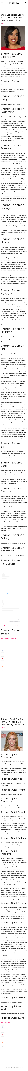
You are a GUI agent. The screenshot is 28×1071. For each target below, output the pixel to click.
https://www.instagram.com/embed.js (11, 626)
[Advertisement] (14, 692)
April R (3, 23)
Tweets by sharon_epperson (8, 638)
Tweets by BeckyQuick (6, 1022)
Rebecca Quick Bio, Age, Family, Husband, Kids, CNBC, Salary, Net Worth (12, 722)
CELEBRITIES (3, 715)
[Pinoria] (14, 2)
